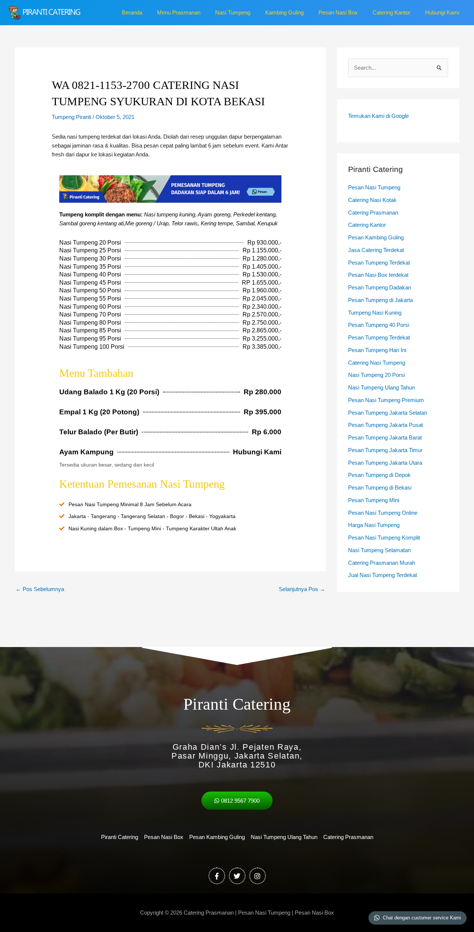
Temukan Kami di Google (378, 116)
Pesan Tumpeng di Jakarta (380, 300)
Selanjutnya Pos (302, 589)
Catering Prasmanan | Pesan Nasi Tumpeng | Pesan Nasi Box (259, 912)
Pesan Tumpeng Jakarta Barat (385, 437)
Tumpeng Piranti (71, 117)
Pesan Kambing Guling (376, 237)
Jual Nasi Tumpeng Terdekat (382, 575)
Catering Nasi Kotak (372, 200)
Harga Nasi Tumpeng (374, 525)
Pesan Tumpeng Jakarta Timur (385, 450)
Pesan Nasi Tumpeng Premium (386, 400)
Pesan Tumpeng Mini (373, 500)
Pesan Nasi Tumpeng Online (382, 513)
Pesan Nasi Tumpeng (374, 187)
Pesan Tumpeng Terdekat (379, 262)
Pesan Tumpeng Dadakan (379, 287)
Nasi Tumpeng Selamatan (379, 550)
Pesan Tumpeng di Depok (379, 475)
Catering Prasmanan (373, 212)
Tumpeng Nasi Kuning (374, 312)
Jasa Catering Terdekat (376, 250)
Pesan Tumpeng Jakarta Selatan (387, 412)
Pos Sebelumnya (40, 589)
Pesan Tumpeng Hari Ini (377, 350)
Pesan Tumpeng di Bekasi (379, 487)
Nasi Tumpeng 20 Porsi (376, 375)
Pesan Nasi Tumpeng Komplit (384, 537)
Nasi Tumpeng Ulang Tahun (381, 387)
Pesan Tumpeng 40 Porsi (378, 325)
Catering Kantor (367, 225)
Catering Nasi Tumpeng (376, 362)
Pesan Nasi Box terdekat (378, 275)
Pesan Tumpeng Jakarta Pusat (385, 425)
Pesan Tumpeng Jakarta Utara (385, 463)
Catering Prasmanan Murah (381, 563)
